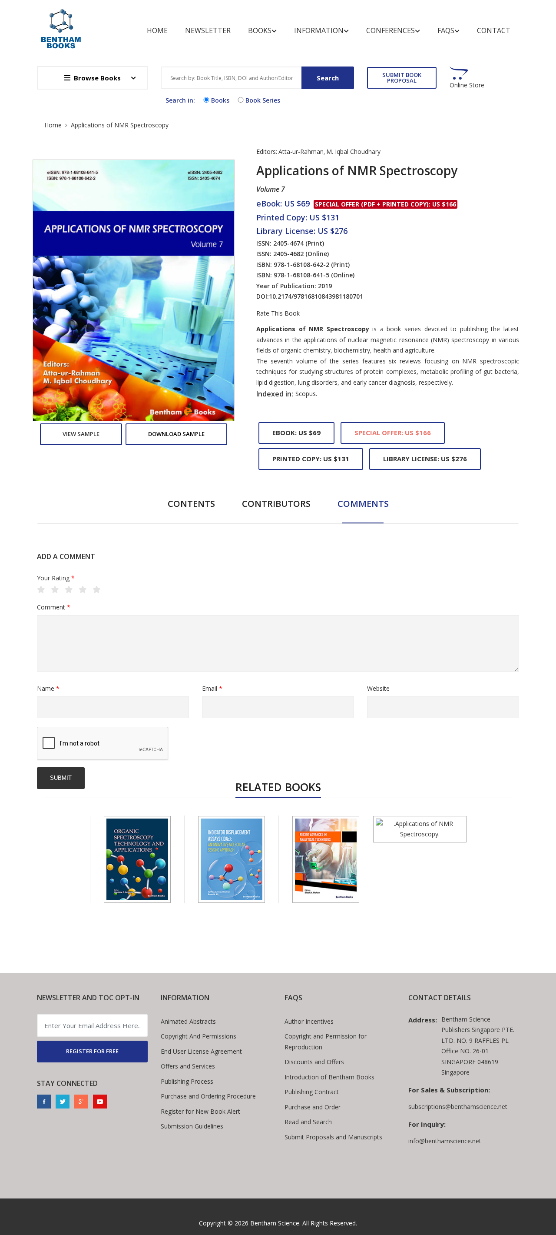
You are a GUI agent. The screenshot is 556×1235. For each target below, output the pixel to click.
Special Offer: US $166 (392, 432)
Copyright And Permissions (198, 1036)
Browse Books (97, 77)
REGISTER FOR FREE (92, 1051)
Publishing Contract (312, 1092)
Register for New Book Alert (200, 1111)
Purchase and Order (313, 1107)
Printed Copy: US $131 (310, 458)
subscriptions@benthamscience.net (457, 1106)
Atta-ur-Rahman (301, 151)
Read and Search (308, 1122)
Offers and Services (188, 1066)
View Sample (81, 434)
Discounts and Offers (314, 1062)
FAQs (445, 30)
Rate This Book (278, 313)
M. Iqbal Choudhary (353, 151)
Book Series (262, 100)
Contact (493, 30)
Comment (53, 607)
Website (378, 688)
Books (259, 30)
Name (48, 688)
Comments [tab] (363, 503)
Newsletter (208, 30)
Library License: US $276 (425, 458)
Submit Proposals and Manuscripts (333, 1137)
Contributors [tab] (276, 503)
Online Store (467, 85)
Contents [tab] (191, 503)
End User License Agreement (201, 1051)
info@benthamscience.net (444, 1141)
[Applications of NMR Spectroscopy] (420, 829)
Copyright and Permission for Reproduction (326, 1041)
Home (157, 30)
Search (328, 77)
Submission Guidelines (192, 1126)
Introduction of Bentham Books (329, 1077)
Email (212, 688)
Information (319, 30)
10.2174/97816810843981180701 (316, 296)
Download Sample (176, 434)
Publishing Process (187, 1081)
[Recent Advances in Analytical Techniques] (325, 859)
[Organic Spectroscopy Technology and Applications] (137, 859)
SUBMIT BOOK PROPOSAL (401, 77)
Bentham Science (274, 1223)
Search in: (180, 100)
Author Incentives (309, 1021)
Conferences (390, 30)
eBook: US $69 (296, 432)
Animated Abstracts (188, 1021)
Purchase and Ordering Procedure (208, 1096)
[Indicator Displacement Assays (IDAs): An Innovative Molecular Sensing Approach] (231, 859)
